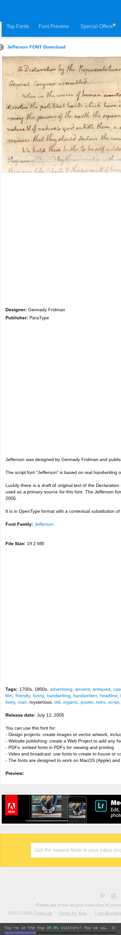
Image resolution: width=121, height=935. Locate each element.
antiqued (101, 689)
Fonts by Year (73, 913)
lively (10, 702)
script (113, 702)
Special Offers (96, 26)
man (22, 702)
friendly (22, 695)
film (9, 695)
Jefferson (44, 524)
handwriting (58, 695)
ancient (82, 689)
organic (70, 702)
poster (87, 702)
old (57, 702)
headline (108, 695)
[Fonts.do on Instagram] (113, 896)
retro (101, 702)
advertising (61, 689)
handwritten (85, 695)
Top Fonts (17, 26)
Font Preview (54, 26)
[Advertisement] (60, 238)
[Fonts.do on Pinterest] (102, 896)
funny (38, 695)
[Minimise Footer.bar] (113, 927)
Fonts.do (43, 913)
